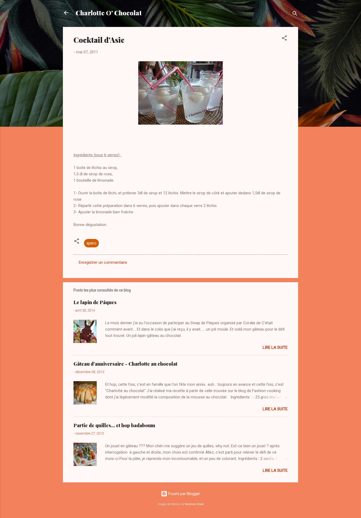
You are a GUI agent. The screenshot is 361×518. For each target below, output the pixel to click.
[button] (284, 39)
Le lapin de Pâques (95, 302)
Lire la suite (275, 347)
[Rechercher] (295, 14)
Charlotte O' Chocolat (109, 12)
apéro (91, 243)
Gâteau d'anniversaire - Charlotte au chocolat (125, 364)
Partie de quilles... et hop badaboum (114, 425)
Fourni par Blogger (183, 493)
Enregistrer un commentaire (103, 262)
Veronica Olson (194, 504)
